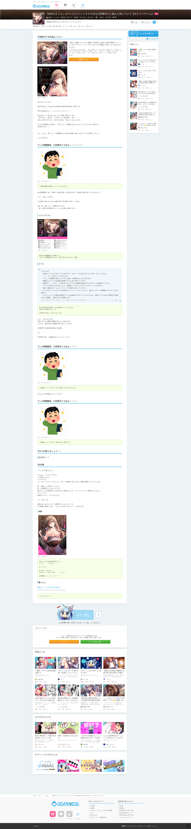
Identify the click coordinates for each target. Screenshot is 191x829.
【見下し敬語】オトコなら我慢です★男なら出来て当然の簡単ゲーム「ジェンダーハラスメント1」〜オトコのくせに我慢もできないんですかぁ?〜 (95, 44)
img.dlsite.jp (44, 97)
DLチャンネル (41, 6)
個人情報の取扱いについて (126, 812)
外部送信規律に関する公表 (126, 815)
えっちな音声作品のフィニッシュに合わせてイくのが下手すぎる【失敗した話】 (113, 738)
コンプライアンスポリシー (126, 817)
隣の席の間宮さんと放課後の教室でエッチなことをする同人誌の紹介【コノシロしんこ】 (147, 104)
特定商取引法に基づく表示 (126, 810)
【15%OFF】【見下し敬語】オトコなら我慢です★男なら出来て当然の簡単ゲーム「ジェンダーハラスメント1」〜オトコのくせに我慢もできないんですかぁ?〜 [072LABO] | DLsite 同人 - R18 (96, 300)
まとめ (46, 795)
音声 (115, 17)
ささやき (75, 26)
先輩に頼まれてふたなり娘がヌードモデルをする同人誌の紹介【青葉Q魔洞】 (45, 700)
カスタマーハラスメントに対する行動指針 (101, 810)
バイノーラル (65, 26)
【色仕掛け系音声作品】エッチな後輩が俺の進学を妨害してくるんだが (91, 700)
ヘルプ (92, 812)
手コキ (83, 26)
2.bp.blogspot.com (46, 181)
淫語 (56, 26)
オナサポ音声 (48, 26)
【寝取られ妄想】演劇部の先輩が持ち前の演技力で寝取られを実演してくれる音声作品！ (147, 82)
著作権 (121, 806)
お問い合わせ (93, 815)
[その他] (157, 22)
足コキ (90, 26)
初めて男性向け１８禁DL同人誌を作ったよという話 (45, 737)
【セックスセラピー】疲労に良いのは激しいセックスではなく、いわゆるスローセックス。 (147, 61)
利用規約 (92, 808)
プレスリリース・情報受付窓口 (98, 817)
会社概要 (92, 806)
